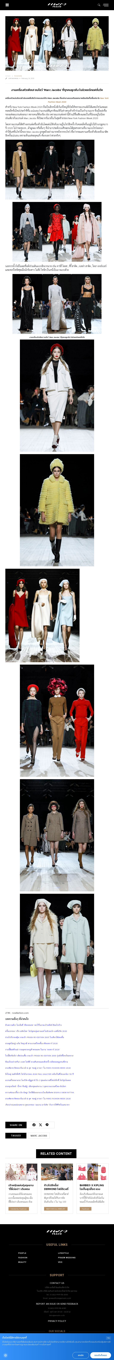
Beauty (22, 1262)
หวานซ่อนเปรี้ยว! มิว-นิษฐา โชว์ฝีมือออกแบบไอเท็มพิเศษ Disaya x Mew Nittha (39, 1092)
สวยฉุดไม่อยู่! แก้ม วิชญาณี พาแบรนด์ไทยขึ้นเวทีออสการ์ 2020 (31, 1043)
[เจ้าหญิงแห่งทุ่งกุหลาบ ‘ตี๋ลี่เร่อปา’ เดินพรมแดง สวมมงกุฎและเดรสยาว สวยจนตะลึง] (21, 1172)
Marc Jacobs (39, 1135)
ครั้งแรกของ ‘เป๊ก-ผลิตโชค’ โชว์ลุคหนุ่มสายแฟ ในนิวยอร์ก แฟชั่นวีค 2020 (36, 1031)
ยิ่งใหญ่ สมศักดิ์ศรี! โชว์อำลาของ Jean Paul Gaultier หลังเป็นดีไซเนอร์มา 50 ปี (39, 1074)
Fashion (18, 76)
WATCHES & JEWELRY (55, 1209)
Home (8, 76)
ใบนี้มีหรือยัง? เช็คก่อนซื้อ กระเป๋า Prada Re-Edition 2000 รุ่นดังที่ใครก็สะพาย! (39, 1055)
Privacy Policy (57, 1320)
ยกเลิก (81, 1355)
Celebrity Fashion (19, 1209)
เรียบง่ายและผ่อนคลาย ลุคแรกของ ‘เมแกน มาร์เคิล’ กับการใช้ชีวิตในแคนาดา (37, 1104)
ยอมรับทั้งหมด (100, 1355)
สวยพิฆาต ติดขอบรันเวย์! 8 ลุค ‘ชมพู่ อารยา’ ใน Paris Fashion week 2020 (38, 1068)
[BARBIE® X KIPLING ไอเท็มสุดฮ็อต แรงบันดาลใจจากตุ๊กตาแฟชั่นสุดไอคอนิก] (93, 1172)
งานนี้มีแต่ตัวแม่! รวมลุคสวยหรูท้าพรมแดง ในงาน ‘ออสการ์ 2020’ (32, 1049)
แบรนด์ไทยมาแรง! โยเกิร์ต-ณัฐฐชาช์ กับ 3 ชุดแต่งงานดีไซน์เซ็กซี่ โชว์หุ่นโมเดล (38, 1080)
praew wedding (67, 1257)
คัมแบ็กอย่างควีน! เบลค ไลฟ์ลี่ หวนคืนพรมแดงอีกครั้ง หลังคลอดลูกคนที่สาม (36, 1062)
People (22, 1253)
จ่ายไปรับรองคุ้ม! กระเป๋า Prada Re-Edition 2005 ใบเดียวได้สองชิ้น (34, 1037)
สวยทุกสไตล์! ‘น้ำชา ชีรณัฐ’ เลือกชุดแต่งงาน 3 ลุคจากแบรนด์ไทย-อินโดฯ (35, 1086)
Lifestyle (63, 1253)
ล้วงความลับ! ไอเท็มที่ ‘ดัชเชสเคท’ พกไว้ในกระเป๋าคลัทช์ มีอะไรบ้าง (33, 1025)
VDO (60, 1262)
